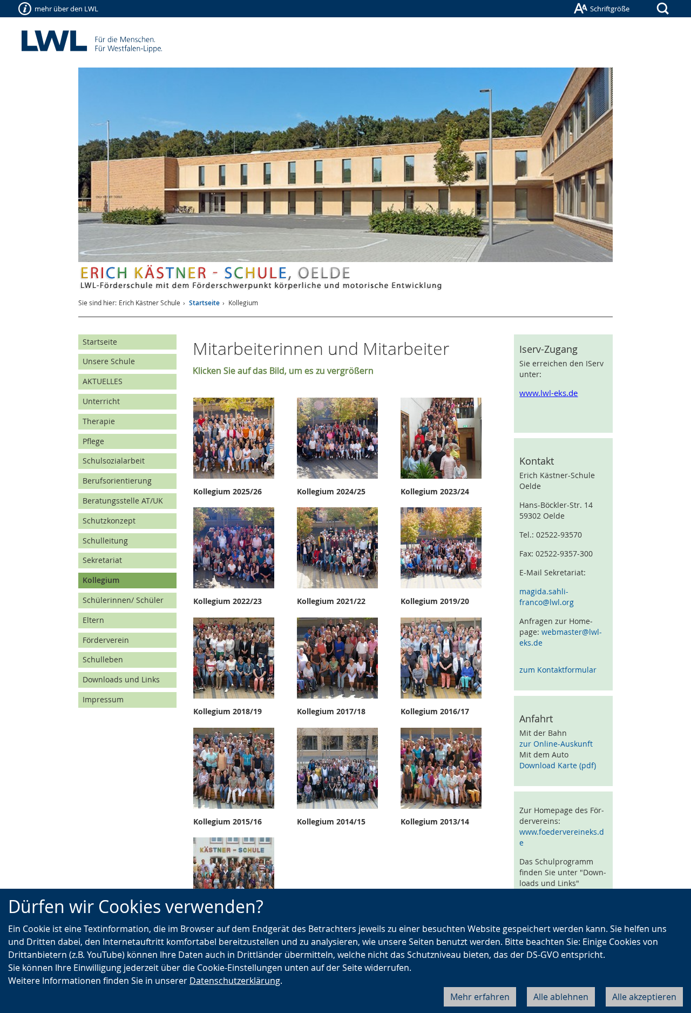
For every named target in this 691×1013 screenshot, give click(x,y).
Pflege (93, 441)
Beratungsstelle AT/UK (123, 500)
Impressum (103, 699)
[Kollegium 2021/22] (344, 547)
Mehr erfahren (480, 997)
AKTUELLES (103, 381)
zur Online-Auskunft (556, 744)
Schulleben (103, 659)
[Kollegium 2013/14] (448, 768)
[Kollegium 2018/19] (240, 658)
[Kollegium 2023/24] (448, 438)
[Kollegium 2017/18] (344, 658)
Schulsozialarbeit (114, 460)
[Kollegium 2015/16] (240, 768)
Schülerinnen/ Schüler (123, 600)
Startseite (204, 302)
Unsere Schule (109, 361)
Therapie (99, 421)
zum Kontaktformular (558, 670)
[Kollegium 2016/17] (448, 658)
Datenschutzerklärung (234, 981)
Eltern (93, 620)
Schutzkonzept (109, 520)
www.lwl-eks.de (548, 393)
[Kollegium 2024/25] (344, 438)
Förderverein (106, 640)
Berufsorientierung (117, 480)
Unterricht (101, 401)
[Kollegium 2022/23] (240, 547)
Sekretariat (102, 560)
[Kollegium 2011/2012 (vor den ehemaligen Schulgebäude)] (240, 877)
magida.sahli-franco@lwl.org (546, 596)
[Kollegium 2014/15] (344, 768)
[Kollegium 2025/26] (240, 438)
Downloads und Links (121, 679)
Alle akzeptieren (644, 997)
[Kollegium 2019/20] (448, 547)
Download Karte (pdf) (557, 765)
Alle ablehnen (560, 997)
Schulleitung (105, 540)
